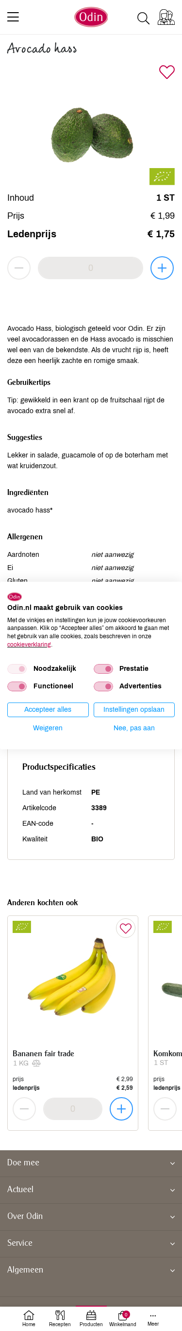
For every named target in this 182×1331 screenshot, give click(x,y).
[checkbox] (17, 669)
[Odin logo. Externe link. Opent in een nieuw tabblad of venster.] (14, 596)
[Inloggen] (166, 17)
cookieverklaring (29, 644)
